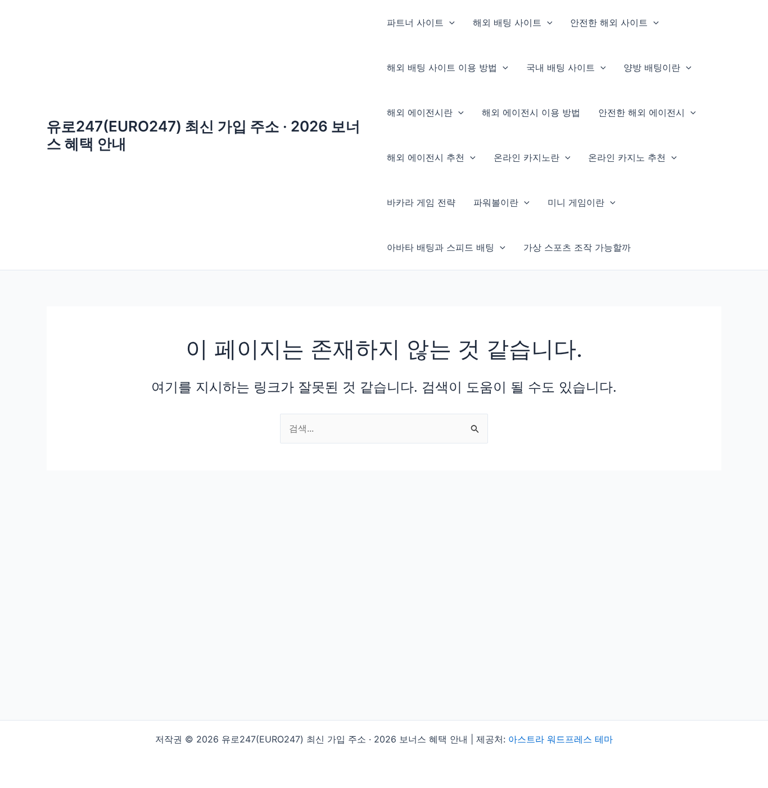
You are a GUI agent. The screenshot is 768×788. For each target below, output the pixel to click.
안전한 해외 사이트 (609, 22)
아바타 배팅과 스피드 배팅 (440, 247)
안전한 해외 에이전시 (641, 112)
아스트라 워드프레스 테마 (560, 739)
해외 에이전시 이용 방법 (531, 112)
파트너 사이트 (415, 22)
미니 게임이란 (576, 202)
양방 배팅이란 (652, 67)
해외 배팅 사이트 (507, 22)
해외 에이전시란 (420, 112)
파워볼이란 (495, 202)
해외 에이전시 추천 (425, 157)
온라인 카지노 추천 (627, 157)
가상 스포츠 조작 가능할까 (577, 247)
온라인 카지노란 (526, 157)
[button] (449, 22)
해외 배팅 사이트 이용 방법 (442, 67)
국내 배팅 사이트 (560, 67)
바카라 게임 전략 (421, 202)
